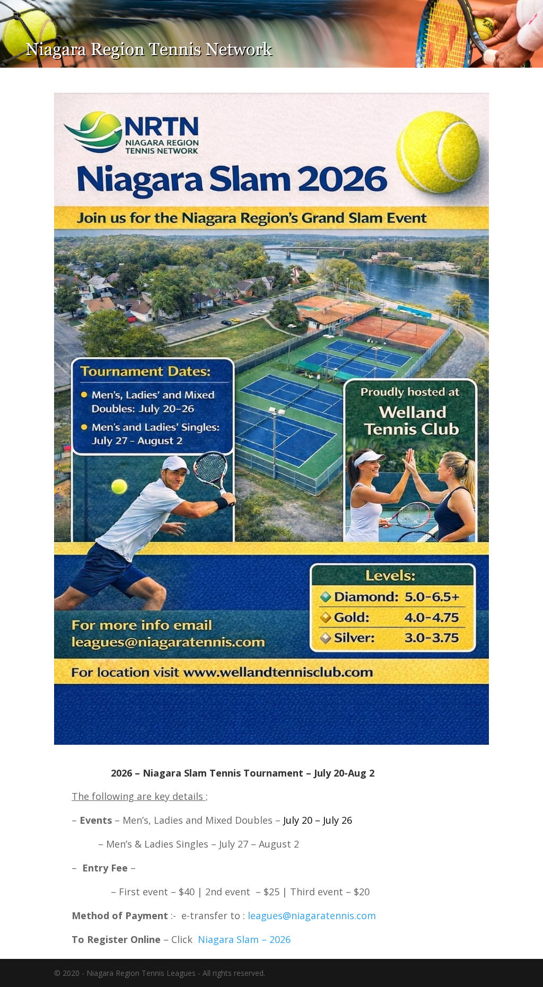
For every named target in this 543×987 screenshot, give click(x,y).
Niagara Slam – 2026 (244, 939)
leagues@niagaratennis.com (312, 915)
